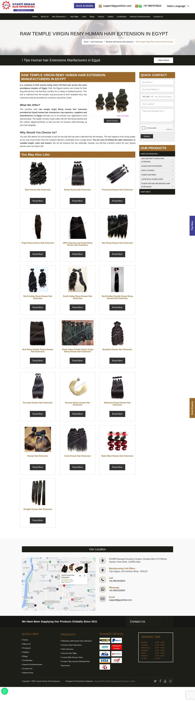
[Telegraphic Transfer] (116, 647)
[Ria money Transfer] (104, 653)
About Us (45, 16)
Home (34, 16)
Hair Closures (147, 170)
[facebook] (160, 681)
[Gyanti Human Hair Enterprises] (59, 584)
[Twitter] (155, 681)
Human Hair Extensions (151, 166)
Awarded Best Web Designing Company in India (115, 681)
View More (163, 60)
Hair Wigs (74, 16)
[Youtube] (165, 681)
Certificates (121, 16)
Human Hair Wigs (148, 175)
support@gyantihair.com (117, 5)
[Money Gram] (116, 653)
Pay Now (192, 225)
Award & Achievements (32, 664)
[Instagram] (170, 681)
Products (27, 648)
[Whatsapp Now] (4, 691)
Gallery (111, 16)
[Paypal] (116, 640)
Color (84, 16)
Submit (147, 136)
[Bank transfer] (104, 647)
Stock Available (84, 5)
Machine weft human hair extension (120, 42)
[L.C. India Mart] (104, 667)
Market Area (28, 673)
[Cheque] (116, 660)
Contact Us (158, 16)
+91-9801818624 (152, 5)
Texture (101, 16)
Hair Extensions (59, 16)
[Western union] (104, 640)
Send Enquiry (192, 408)
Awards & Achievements (140, 16)
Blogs (92, 16)
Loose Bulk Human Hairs (152, 179)
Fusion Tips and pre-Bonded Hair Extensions (155, 185)
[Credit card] (104, 660)
